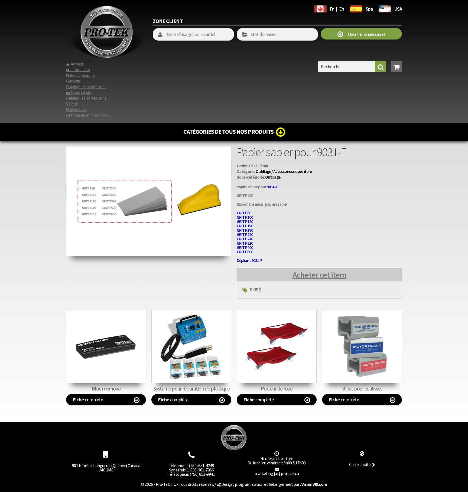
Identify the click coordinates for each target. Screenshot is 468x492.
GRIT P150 (245, 225)
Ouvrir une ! (364, 34)
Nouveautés (76, 109)
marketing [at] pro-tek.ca (277, 473)
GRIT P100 (245, 217)
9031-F (272, 186)
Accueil (76, 64)
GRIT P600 (245, 251)
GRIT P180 (245, 230)
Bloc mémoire (106, 388)
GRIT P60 (244, 212)
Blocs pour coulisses (362, 388)
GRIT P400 (245, 247)
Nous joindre (81, 92)
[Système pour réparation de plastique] (191, 346)
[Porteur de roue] (277, 346)
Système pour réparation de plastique (191, 388)
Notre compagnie (81, 75)
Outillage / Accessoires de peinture (284, 171)
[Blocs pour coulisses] (362, 346)
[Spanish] (356, 8)
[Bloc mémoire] (106, 346)
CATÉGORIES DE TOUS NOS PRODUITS (229, 131)
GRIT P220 (245, 234)
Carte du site (360, 464)
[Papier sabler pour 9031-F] (148, 149)
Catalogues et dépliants (86, 86)
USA (398, 9)
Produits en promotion (89, 115)
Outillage (272, 177)
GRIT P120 (245, 221)
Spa (369, 9)
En (341, 9)
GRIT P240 (245, 238)
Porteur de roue (276, 388)
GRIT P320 (245, 243)
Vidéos (72, 103)
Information (79, 69)
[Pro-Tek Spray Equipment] (385, 8)
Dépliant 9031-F (249, 260)
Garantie (73, 81)
